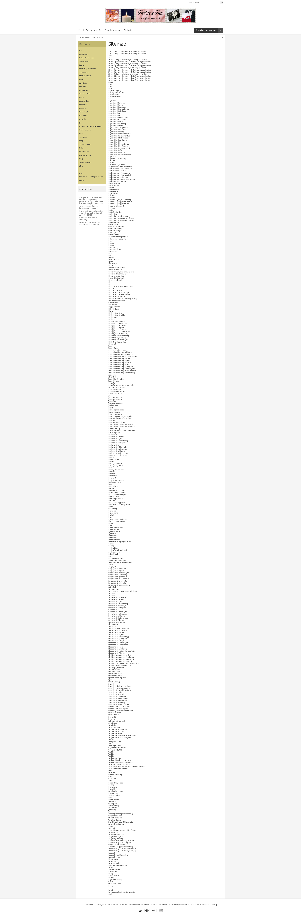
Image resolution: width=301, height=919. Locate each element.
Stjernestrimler (84, 72)
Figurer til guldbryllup (116, 276)
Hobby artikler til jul (115, 313)
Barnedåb (82, 87)
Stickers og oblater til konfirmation (120, 711)
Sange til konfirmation (116, 824)
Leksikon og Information (87, 69)
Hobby (81, 148)
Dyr (109, 255)
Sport (110, 680)
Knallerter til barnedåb (116, 437)
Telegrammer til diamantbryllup (119, 737)
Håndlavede (112, 305)
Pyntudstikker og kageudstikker (119, 542)
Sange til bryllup (114, 832)
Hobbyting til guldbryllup (117, 338)
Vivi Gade (111, 772)
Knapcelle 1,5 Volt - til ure (117, 455)
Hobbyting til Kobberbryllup (118, 340)
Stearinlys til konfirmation (117, 700)
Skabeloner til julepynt (116, 641)
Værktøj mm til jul (114, 758)
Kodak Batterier (114, 459)
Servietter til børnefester (117, 597)
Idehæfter (112, 383)
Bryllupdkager (113, 214)
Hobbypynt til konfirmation (118, 330)
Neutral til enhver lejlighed (117, 865)
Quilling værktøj (114, 552)
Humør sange (113, 859)
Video (110, 770)
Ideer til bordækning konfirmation (120, 354)
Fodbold (111, 288)
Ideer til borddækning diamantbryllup (121, 373)
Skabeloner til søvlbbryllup (117, 649)
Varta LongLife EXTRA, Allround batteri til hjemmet (126, 766)
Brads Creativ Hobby (115, 212)
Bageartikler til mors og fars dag (119, 148)
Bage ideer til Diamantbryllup (118, 109)
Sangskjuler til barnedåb (117, 569)
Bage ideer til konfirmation (117, 119)
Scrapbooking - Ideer (116, 791)
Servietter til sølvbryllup (116, 616)
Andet (110, 82)
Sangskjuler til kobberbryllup (118, 579)
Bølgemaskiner (113, 222)
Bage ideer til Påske (115, 121)
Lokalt (81, 173)
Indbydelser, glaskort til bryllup (119, 843)
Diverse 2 (111, 247)
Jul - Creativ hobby (115, 397)
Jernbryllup (82, 119)
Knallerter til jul (113, 445)
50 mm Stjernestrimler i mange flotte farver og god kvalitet (129, 80)
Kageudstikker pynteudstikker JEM (120, 424)
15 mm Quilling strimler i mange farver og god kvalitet (127, 64)
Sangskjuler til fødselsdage (117, 575)
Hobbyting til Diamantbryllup (118, 336)
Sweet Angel (112, 723)
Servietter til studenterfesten (118, 618)
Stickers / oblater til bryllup (118, 709)
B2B (80, 51)
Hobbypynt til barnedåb (117, 325)
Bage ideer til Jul (114, 113)
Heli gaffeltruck (113, 309)
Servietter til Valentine (116, 620)
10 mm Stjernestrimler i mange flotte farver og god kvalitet (129, 62)
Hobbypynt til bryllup (116, 327)
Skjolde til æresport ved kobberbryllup (122, 659)
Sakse (110, 564)
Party (110, 517)
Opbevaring (112, 509)
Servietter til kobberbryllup (118, 612)
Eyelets (110, 261)
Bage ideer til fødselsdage (117, 111)
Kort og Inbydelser (115, 463)
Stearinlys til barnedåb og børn (119, 690)
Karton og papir (114, 433)
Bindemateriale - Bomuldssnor (119, 173)
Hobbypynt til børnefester (117, 323)
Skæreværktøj (113, 624)
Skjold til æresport (85, 130)
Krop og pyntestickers (116, 470)
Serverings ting (113, 589)
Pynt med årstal (114, 531)
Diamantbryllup (84, 112)
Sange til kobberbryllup (116, 834)
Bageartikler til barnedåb (117, 130)
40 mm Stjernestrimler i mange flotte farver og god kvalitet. (129, 78)
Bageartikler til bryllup (116, 132)
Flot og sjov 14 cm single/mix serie (120, 286)
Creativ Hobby (113, 235)
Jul (80, 123)
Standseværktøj (114, 682)
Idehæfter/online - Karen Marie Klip (121, 385)
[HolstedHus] (150, 16)
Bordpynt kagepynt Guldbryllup (119, 200)
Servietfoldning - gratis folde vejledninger (123, 591)
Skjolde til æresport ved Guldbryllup (121, 657)
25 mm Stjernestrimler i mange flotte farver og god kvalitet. (129, 70)
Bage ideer (112, 101)
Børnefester (83, 83)
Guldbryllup (83, 108)
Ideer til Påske (113, 381)
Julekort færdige (114, 412)
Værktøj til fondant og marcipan (119, 760)
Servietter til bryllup (115, 602)
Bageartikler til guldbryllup (117, 140)
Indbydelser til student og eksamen (121, 841)
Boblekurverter (113, 189)
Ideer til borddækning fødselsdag (120, 362)
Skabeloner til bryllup (116, 634)
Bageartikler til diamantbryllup (119, 136)
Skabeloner (112, 626)
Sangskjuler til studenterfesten (119, 585)
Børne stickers (113, 95)
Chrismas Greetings (115, 228)
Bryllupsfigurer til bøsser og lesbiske (121, 220)
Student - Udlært (84, 94)
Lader (110, 484)
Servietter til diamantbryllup (118, 604)
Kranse (110, 468)
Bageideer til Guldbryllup (117, 158)
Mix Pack (111, 500)
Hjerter (110, 311)
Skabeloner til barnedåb (116, 632)
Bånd (110, 84)
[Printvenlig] (222, 37)
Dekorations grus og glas (117, 239)
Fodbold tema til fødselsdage (118, 292)
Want (110, 777)
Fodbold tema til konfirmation (119, 294)
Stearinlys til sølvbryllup (116, 702)
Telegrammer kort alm (116, 731)
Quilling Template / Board (117, 550)
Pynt (110, 525)
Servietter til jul (113, 610)
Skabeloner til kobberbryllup (118, 643)
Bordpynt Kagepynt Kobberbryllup (120, 847)
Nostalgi (111, 878)
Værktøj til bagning (115, 775)
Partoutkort (112, 871)
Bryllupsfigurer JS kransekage (118, 216)
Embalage (111, 257)
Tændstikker (112, 725)
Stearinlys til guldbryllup (117, 696)
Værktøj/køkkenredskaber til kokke (120, 762)
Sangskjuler (83, 137)
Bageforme (112, 156)
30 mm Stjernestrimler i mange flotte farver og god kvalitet (129, 72)
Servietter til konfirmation (117, 614)
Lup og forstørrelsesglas (117, 494)
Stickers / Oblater (85, 144)
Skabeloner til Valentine (116, 653)
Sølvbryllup (83, 105)
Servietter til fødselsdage (117, 606)
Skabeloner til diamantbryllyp (118, 636)
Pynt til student (114, 540)
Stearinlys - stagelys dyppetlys (119, 688)
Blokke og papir (114, 185)
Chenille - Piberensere (116, 226)
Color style (112, 233)
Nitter (110, 507)
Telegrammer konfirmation (117, 729)
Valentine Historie (114, 820)
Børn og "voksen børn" (116, 92)
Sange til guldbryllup (115, 838)
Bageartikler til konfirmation (118, 146)
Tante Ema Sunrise (115, 727)
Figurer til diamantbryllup (117, 274)
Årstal (110, 55)
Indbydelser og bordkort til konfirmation (122, 830)
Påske (81, 133)
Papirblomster (113, 513)
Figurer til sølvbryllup (115, 280)
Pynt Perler (112, 533)
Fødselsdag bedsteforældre (118, 855)
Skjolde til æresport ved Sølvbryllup (121, 661)
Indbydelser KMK (114, 389)
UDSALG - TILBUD (85, 76)
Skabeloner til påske (115, 647)
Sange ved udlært (114, 863)
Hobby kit (111, 319)
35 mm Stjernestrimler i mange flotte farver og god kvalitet (129, 76)
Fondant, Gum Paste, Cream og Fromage (123, 299)
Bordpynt (111, 198)
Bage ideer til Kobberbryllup (118, 117)
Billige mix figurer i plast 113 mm (120, 167)
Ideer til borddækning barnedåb (119, 358)
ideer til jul (112, 377)
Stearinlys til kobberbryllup (118, 698)
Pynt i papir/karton (115, 529)
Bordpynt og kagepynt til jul (118, 204)
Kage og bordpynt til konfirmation (120, 416)
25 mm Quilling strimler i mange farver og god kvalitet (127, 68)
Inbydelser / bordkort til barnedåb (120, 822)
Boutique (111, 208)
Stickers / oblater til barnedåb (119, 707)
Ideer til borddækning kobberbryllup (121, 369)
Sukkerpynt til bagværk (116, 721)
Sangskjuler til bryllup (116, 571)
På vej (81, 166)
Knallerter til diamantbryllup (118, 441)
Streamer (111, 719)
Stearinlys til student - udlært (118, 705)
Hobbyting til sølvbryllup (117, 342)
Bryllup (81, 97)
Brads (110, 210)
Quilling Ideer (113, 548)
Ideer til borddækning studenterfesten (122, 371)
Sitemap (214, 905)
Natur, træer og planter (116, 503)
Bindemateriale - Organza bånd (119, 175)
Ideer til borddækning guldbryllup (120, 367)
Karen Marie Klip (114, 428)
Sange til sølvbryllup (115, 836)
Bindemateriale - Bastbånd (117, 171)
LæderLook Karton (115, 482)
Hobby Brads (113, 317)
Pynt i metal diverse (115, 527)
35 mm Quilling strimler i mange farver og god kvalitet (127, 74)
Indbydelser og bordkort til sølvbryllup (122, 849)
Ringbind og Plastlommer (117, 560)
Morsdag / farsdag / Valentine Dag (90, 126)
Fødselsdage (83, 54)
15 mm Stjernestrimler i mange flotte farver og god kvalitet (129, 66)
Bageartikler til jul (114, 142)
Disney (110, 241)
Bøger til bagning (114, 90)
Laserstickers (112, 486)
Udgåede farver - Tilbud (117, 748)
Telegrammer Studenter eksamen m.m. (122, 735)
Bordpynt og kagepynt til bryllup (120, 202)
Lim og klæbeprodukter (116, 492)
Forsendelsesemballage (116, 301)
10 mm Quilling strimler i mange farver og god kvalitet (127, 60)
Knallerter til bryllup (115, 439)
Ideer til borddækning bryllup (119, 360)
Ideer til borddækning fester (118, 364)
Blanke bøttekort (114, 183)
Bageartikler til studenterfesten (119, 154)
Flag (109, 282)
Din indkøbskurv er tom (206, 30)
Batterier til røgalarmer (116, 165)
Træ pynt (111, 739)
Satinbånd (112, 587)
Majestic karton (113, 496)
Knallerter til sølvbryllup (116, 451)
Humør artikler (113, 344)
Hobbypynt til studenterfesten (119, 332)
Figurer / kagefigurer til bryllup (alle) (121, 272)
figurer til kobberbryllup (116, 278)
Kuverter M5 (112, 478)
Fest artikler (83, 115)
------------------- (83, 169)
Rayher (110, 556)
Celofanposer (113, 224)
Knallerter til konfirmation (117, 449)
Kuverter (111, 472)
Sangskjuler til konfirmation (118, 581)
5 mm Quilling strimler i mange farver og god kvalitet (127, 53)
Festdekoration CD (115, 270)
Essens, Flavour (113, 259)
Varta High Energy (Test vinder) (119, 764)
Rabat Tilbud (113, 554)
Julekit (110, 408)
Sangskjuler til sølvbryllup (117, 583)
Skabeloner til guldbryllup (117, 639)
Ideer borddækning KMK (117, 350)
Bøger (110, 88)
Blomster (111, 187)
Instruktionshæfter (115, 393)
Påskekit (111, 544)
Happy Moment (114, 307)
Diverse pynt (112, 251)
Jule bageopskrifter (115, 400)
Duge (110, 253)
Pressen (111, 523)
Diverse (111, 243)
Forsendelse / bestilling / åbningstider (91, 177)
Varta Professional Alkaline (117, 768)
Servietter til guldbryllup (117, 608)
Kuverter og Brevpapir (116, 480)
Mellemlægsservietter (116, 498)
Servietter (111, 593)
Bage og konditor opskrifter (118, 128)
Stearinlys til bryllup (115, 692)
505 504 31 (162, 905)
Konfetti (111, 461)
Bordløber (112, 196)
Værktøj (111, 752)
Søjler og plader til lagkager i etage (120, 562)
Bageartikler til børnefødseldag (119, 134)
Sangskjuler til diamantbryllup (119, 573)
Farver (110, 266)
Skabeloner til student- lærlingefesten (121, 651)
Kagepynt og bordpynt (116, 422)
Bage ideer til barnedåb (116, 103)
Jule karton (112, 402)
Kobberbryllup (84, 101)
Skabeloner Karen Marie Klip (118, 628)
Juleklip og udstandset (116, 410)
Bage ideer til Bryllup (115, 105)
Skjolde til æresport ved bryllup (119, 655)
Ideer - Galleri (84, 61)
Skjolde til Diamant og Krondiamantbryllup (123, 663)
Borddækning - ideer (115, 783)
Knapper (111, 457)
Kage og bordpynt (115, 414)
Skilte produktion (85, 162)
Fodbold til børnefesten (116, 297)
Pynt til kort (112, 536)
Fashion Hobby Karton (116, 268)
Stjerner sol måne (114, 713)
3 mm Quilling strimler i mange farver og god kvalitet (127, 51)
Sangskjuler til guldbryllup (117, 577)
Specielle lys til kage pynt (117, 678)
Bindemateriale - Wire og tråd (118, 181)
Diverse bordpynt (114, 249)
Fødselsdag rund (114, 857)
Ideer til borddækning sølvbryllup (120, 352)
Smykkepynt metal (115, 674)
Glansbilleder (113, 303)
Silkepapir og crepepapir (117, 622)
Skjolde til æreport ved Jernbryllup (120, 665)
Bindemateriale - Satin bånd (118, 177)
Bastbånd (111, 161)
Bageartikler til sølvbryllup (117, 152)
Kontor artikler (84, 151)
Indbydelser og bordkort (117, 391)
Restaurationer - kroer (116, 558)
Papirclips (111, 515)
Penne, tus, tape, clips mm (117, 519)
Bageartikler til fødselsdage (118, 138)
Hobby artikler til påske (86, 58)
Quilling (81, 79)
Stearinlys (111, 684)
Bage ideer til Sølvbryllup (117, 123)
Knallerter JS (112, 435)
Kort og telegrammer (115, 466)
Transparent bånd (114, 742)
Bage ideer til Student (116, 125)
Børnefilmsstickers (114, 97)
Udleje (81, 159)
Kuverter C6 (112, 476)
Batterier (111, 163)
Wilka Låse (112, 779)
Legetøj (81, 65)
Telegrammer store (115, 733)
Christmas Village (114, 231)
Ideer (110, 346)
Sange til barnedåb (115, 816)
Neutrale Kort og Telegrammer (119, 505)
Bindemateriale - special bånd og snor (121, 179)
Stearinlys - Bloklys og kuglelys (119, 686)
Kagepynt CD (113, 420)
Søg (222, 2)
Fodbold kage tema (115, 290)
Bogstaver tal (113, 194)
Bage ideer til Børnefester (117, 107)
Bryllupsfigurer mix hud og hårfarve (121, 218)
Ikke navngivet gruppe (116, 387)
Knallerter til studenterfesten (118, 453)
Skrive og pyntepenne (116, 667)
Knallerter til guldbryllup (117, 443)
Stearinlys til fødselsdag (116, 694)
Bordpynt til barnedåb (116, 206)
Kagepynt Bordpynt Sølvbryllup (119, 418)
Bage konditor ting (85, 155)
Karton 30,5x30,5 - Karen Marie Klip (121, 430)
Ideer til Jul (112, 375)
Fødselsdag (112, 828)
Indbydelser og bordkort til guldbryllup (122, 851)
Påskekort (112, 511)
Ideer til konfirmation (116, 379)
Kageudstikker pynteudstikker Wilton (121, 426)
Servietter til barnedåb (116, 599)
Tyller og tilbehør (114, 746)
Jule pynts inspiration (115, 404)
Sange (81, 141)
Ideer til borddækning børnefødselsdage (122, 356)
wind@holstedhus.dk (181, 905)
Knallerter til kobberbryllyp (117, 447)
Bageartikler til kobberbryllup (118, 144)
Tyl (109, 744)
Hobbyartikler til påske (116, 321)
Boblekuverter (113, 191)
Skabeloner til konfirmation (118, 645)
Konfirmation (83, 90)
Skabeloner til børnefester (117, 630)
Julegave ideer (113, 406)
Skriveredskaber (114, 669)
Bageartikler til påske (115, 150)
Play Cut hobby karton (116, 521)
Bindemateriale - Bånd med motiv (120, 169)
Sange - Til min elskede (116, 845)
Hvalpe (81, 180)
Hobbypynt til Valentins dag (118, 334)
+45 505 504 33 (143, 905)
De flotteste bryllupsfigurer (118, 237)
